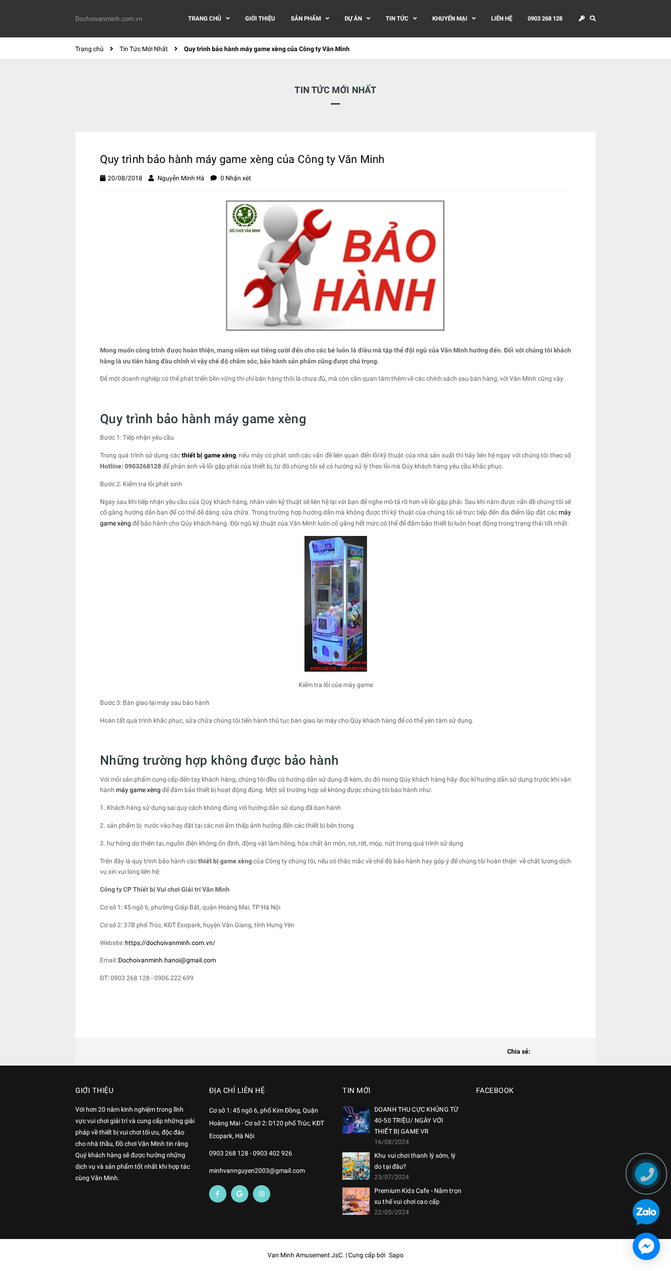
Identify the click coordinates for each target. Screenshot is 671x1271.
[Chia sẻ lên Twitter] (554, 1051)
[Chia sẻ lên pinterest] (568, 1051)
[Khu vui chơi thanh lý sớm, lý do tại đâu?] (356, 1166)
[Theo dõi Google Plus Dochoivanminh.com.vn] (239, 1194)
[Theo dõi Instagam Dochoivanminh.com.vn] (261, 1194)
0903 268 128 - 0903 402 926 (250, 1153)
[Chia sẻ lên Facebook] (539, 1051)
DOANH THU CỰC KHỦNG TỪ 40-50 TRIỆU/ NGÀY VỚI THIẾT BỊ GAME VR (416, 1120)
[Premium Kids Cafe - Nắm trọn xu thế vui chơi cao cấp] (356, 1201)
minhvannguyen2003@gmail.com (257, 1170)
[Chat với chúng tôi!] (646, 1246)
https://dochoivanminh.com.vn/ (170, 942)
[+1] (583, 1051)
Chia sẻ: (518, 1051)
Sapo (396, 1255)
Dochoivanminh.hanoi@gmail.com (167, 960)
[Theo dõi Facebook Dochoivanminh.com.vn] (217, 1194)
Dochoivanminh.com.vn (108, 18)
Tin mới (356, 1090)
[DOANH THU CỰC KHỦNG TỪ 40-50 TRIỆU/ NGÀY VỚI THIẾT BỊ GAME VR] (356, 1120)
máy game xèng (138, 789)
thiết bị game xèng (209, 455)
